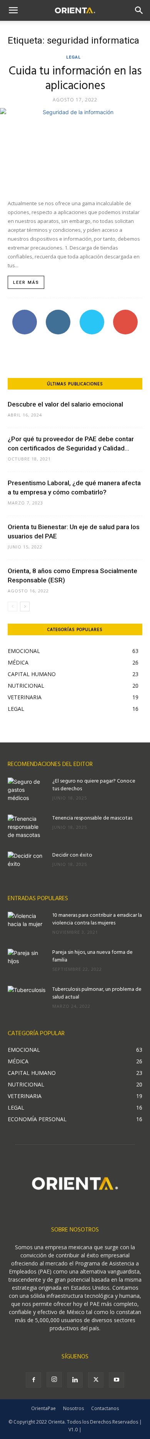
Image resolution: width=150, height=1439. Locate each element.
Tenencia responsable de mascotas (92, 818)
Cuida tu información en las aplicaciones (75, 78)
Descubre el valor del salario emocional (65, 404)
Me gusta (24, 312)
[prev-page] (12, 606)
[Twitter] (95, 1380)
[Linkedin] (75, 1380)
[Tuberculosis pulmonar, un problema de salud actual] (27, 999)
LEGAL (73, 57)
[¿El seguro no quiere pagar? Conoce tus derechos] (27, 791)
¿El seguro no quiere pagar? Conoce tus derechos (93, 785)
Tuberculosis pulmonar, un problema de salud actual (97, 993)
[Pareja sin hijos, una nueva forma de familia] (27, 962)
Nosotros (73, 1408)
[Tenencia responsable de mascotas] (27, 828)
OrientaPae (43, 1408)
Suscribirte (125, 312)
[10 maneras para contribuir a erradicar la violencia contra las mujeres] (27, 925)
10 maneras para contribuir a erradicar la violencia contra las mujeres (97, 919)
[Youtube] (116, 1380)
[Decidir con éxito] (27, 865)
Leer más (26, 282)
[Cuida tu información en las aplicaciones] (75, 149)
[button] (13, 10)
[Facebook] (33, 1380)
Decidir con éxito (72, 855)
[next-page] (25, 606)
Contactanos (105, 1408)
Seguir (58, 312)
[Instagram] (54, 1379)
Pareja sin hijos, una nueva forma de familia (92, 956)
